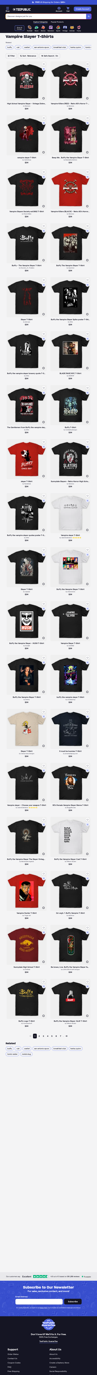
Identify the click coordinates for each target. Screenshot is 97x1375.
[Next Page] (66, 1036)
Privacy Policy (44, 1307)
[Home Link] (22, 9)
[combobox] (46, 16)
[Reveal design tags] (43, 98)
